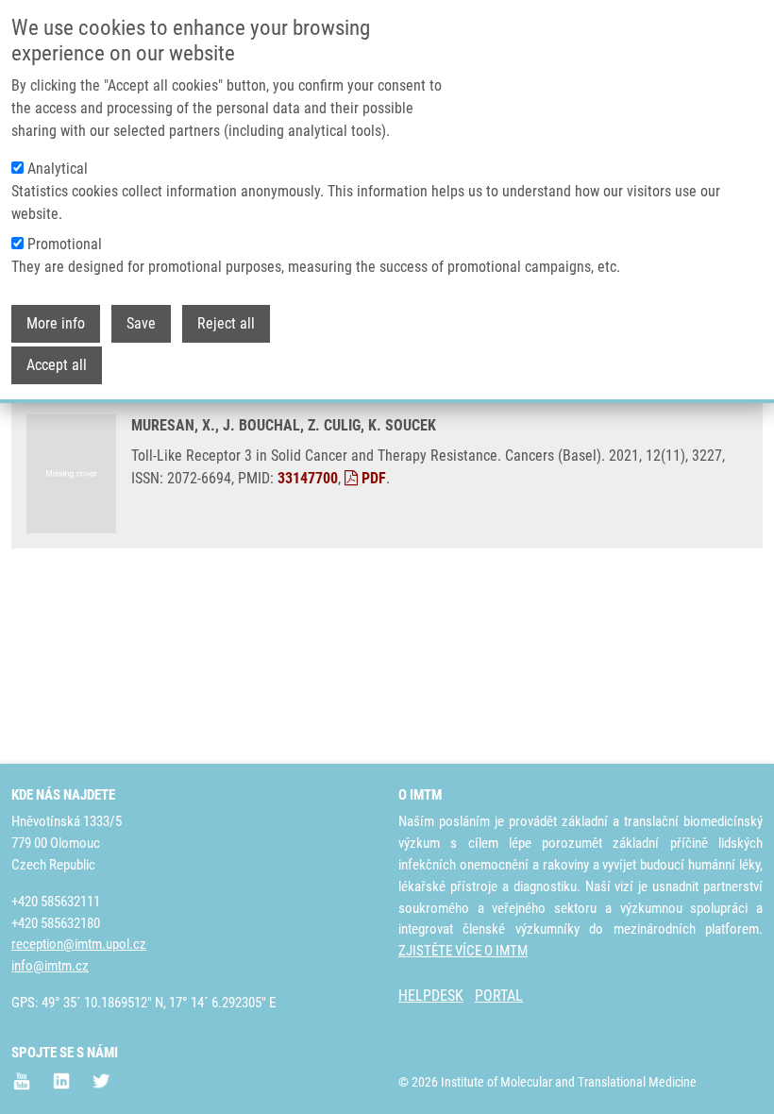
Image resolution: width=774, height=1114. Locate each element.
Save (141, 323)
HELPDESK (430, 995)
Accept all (56, 365)
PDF (372, 478)
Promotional (64, 244)
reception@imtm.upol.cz (78, 944)
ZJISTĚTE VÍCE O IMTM (463, 950)
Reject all (226, 323)
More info (55, 323)
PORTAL (499, 995)
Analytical (57, 168)
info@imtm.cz (50, 965)
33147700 (308, 478)
